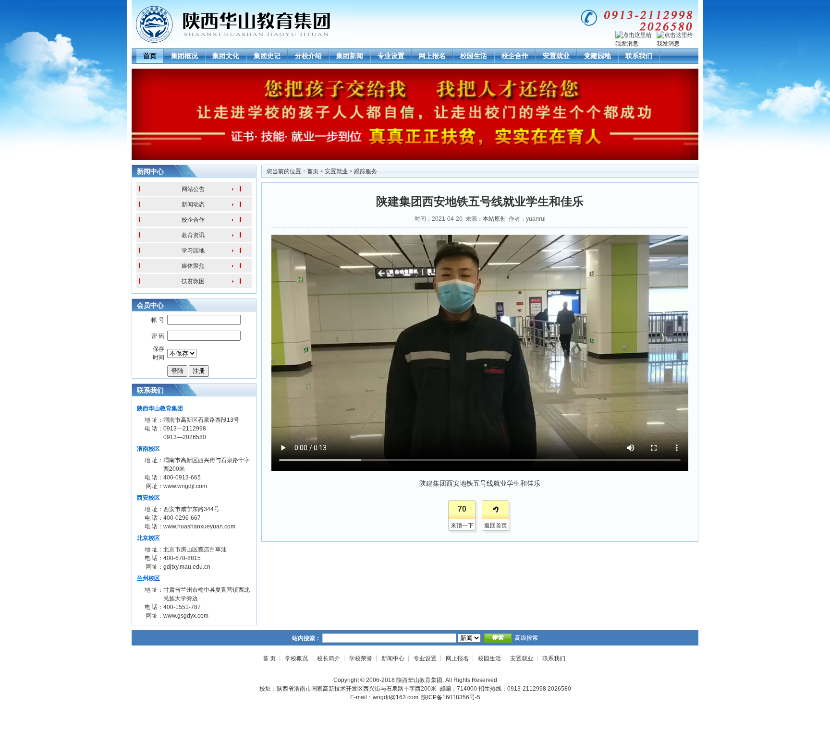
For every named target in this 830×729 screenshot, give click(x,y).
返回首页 (495, 525)
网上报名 (432, 56)
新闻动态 (193, 204)
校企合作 (514, 56)
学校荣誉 (360, 658)
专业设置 (391, 56)
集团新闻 (349, 56)
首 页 (269, 658)
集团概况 (184, 56)
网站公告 (193, 189)
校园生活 (473, 56)
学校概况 (296, 658)
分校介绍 (308, 56)
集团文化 (225, 56)
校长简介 (328, 658)
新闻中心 (392, 658)
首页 (150, 56)
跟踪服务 (365, 171)
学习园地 (193, 250)
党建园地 (597, 56)
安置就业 (556, 56)
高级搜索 (526, 637)
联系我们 (638, 56)
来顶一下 (462, 525)
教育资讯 (193, 235)
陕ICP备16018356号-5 (450, 697)
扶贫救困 (193, 281)
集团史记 (267, 56)
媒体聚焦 (193, 266)
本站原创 (494, 218)
